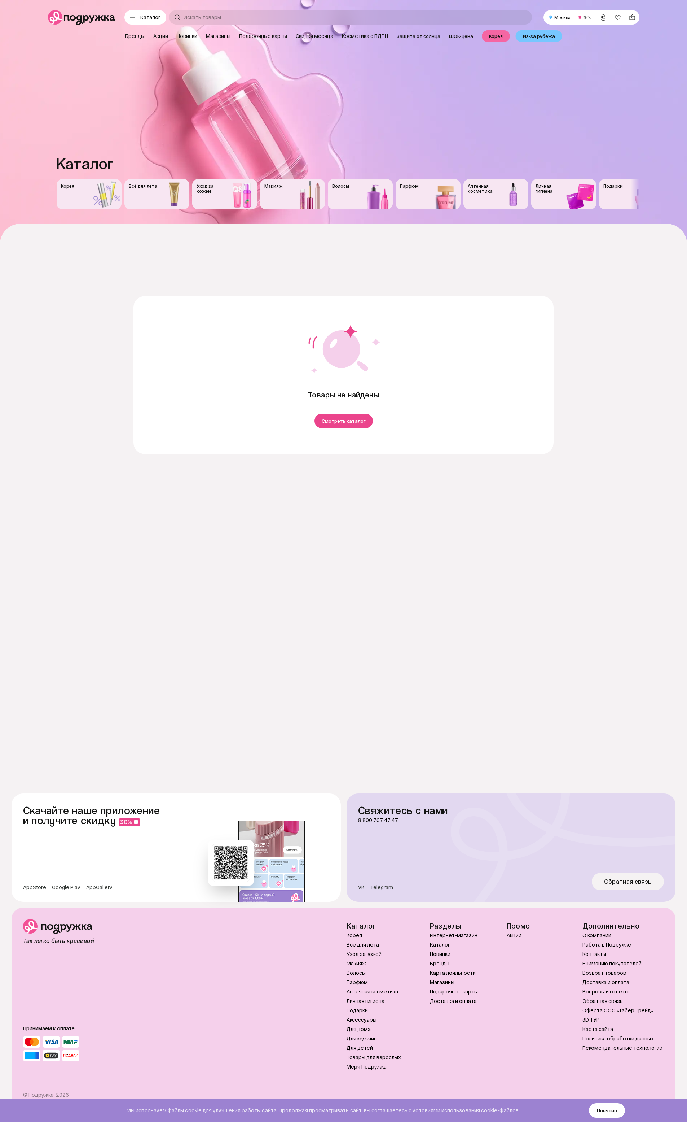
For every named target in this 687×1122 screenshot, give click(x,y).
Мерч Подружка (367, 1067)
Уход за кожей (364, 954)
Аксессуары (361, 1020)
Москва (562, 17)
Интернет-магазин (453, 935)
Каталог (440, 944)
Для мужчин (362, 1038)
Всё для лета (363, 944)
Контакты (594, 954)
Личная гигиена (365, 1001)
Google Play (66, 887)
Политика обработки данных (618, 1038)
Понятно (607, 1110)
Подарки (357, 1010)
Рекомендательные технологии (622, 1048)
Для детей (360, 1048)
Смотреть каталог (344, 421)
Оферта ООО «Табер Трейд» (617, 1010)
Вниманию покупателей (612, 963)
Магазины (442, 982)
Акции (514, 935)
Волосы (356, 973)
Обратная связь (628, 881)
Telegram (381, 887)
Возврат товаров (604, 973)
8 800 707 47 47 (378, 820)
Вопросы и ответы (605, 991)
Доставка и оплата (453, 1001)
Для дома (359, 1029)
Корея (354, 935)
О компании (596, 935)
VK (361, 887)
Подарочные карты (454, 991)
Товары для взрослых (374, 1057)
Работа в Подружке (606, 944)
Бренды (439, 963)
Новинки (440, 954)
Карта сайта (597, 1029)
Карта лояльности (453, 973)
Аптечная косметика (372, 991)
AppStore (34, 887)
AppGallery (99, 887)
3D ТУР (591, 1020)
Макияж (356, 963)
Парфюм (357, 982)
